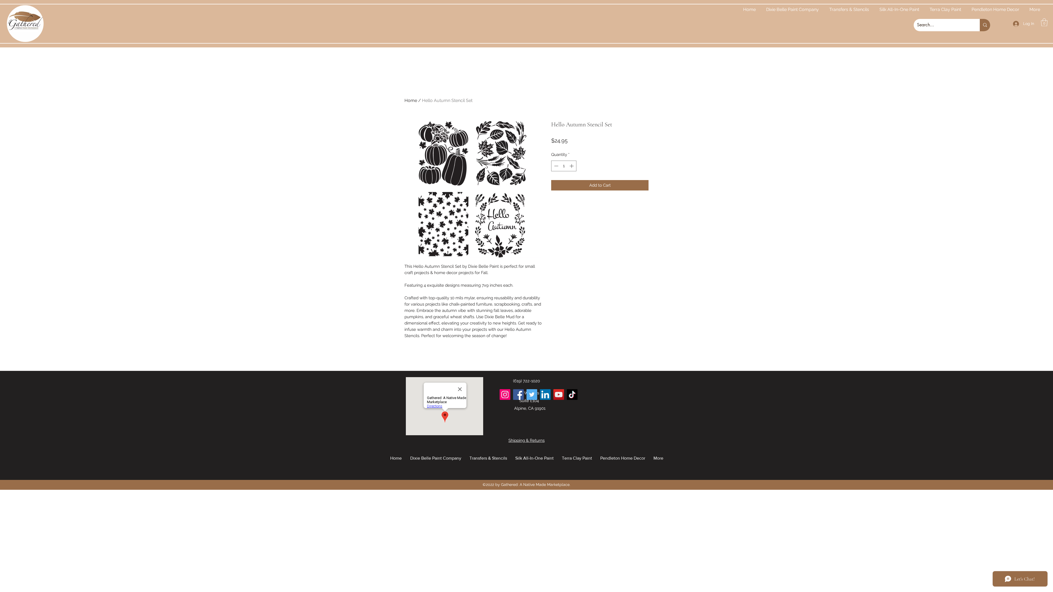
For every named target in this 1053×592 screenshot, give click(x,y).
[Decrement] (555, 166)
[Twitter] (531, 394)
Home (410, 100)
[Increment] (572, 166)
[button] (1044, 22)
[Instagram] (505, 394)
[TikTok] (572, 394)
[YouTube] (558, 394)
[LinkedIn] (545, 394)
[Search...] (985, 25)
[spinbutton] (563, 166)
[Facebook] (518, 394)
